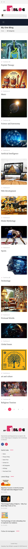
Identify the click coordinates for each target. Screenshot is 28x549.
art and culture (7, 376)
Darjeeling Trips (4, 546)
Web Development (8, 191)
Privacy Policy (6, 457)
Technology (5, 281)
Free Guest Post (6, 471)
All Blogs (4, 468)
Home (2, 31)
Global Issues (6, 344)
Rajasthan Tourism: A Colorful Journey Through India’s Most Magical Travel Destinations (12, 489)
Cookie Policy (14, 543)
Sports (3, 251)
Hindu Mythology (8, 221)
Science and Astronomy (10, 123)
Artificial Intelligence (9, 153)
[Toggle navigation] (3, 22)
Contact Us (5, 462)
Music (3, 94)
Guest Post (5, 459)
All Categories (6, 465)
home (4, 454)
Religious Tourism (8, 402)
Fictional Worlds (7, 318)
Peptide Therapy (7, 65)
